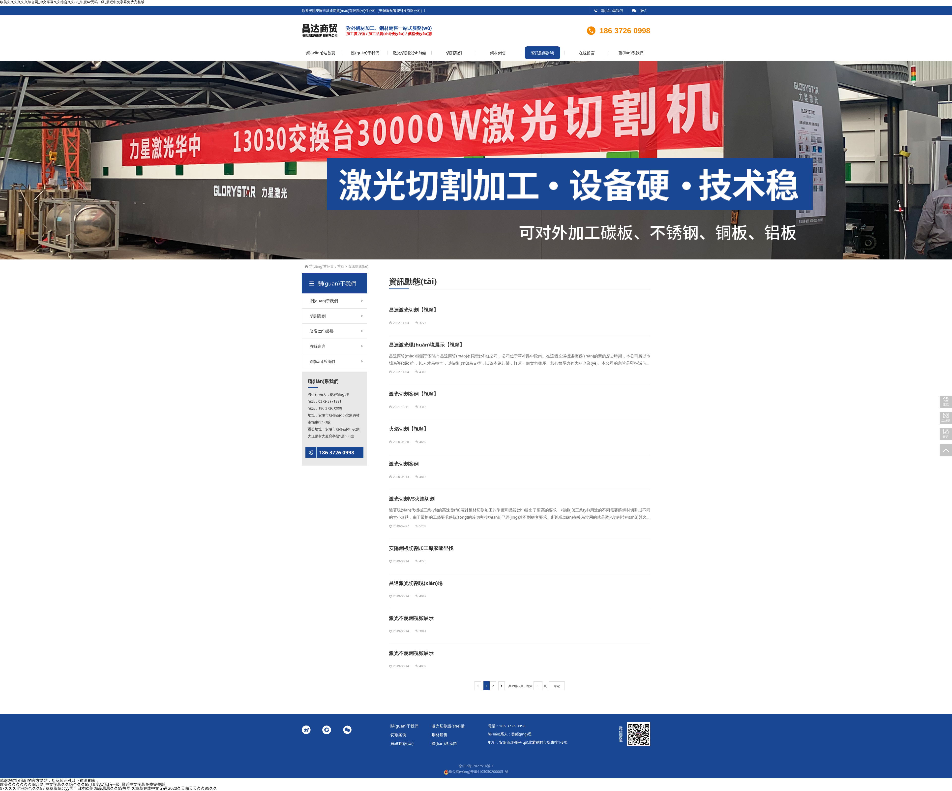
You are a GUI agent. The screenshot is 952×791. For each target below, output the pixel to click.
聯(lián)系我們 (608, 10)
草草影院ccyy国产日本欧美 (69, 788)
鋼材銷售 (498, 53)
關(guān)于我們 (365, 53)
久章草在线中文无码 (149, 788)
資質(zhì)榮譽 (322, 331)
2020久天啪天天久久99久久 (192, 788)
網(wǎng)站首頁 (320, 53)
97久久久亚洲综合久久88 (22, 788)
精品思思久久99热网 (112, 788)
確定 (557, 686)
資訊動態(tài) (542, 53)
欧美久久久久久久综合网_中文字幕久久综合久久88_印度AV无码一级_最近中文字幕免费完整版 (82, 784)
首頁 (340, 266)
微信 (639, 10)
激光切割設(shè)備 (409, 53)
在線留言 (587, 53)
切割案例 (454, 53)
